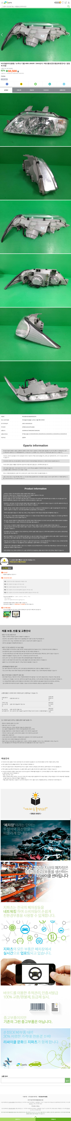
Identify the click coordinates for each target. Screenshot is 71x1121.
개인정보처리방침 (42, 1096)
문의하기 (31, 1103)
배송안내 (32, 90)
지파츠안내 (46, 90)
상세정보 (6, 90)
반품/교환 (19, 90)
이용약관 (25, 1096)
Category (2, 2)
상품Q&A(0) (62, 90)
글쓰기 (67, 1081)
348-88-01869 (12, 1108)
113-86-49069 (11, 1102)
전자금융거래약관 (32, 1096)
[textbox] (35, 6)
